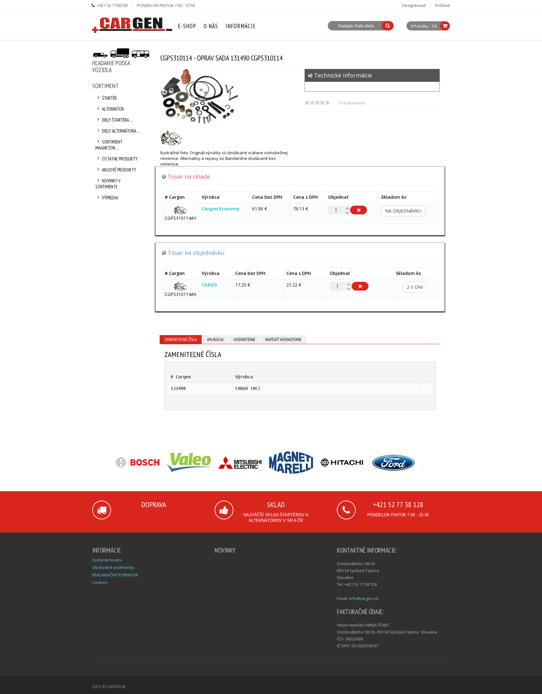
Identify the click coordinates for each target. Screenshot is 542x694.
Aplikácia (215, 339)
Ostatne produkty (120, 159)
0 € (434, 26)
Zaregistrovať (413, 5)
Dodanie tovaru (107, 560)
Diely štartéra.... (117, 120)
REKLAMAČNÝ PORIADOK (115, 575)
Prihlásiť (442, 5)
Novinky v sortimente (107, 184)
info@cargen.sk (364, 598)
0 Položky (419, 26)
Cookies (100, 582)
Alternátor (113, 109)
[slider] (317, 102)
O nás (211, 26)
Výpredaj (110, 198)
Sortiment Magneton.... (108, 145)
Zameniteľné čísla (180, 339)
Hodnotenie (244, 339)
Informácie (241, 26)
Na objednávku (403, 211)
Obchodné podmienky (113, 567)
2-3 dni (415, 287)
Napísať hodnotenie (283, 339)
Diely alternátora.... (121, 131)
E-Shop (187, 26)
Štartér (109, 98)
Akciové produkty (119, 170)
